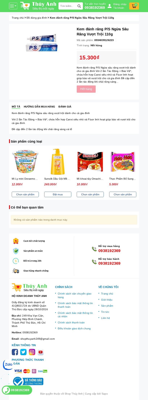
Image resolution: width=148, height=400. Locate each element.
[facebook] (15, 351)
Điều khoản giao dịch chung (74, 328)
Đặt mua (58, 194)
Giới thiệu (107, 299)
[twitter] (24, 351)
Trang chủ (107, 293)
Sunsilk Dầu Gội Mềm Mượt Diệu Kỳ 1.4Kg (69, 178)
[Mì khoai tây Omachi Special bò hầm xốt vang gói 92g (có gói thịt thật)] (90, 161)
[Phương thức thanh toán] (31, 371)
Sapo (105, 393)
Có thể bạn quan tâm (27, 207)
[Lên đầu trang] (141, 393)
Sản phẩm (107, 305)
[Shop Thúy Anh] (38, 6)
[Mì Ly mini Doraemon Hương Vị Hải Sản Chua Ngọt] (25, 161)
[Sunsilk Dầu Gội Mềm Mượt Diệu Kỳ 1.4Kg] (57, 161)
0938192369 (95, 8)
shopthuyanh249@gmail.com (37, 338)
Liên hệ (105, 318)
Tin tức (105, 311)
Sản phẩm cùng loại (26, 141)
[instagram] (33, 351)
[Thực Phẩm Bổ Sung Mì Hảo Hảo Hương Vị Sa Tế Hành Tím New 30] (122, 161)
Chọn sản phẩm (25, 194)
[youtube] (41, 351)
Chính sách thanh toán (71, 322)
